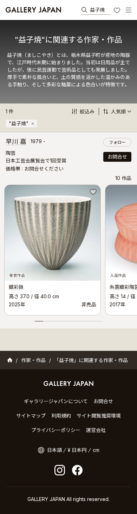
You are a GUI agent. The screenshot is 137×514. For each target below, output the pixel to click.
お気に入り (118, 11)
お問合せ (117, 157)
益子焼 (97, 10)
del (32, 123)
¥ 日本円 (77, 450)
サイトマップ (31, 416)
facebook (77, 470)
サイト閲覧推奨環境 (99, 416)
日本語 (54, 450)
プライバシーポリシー (55, 430)
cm (96, 450)
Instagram (59, 470)
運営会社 (96, 430)
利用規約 (61, 416)
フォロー (117, 142)
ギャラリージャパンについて (56, 401)
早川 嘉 (16, 141)
